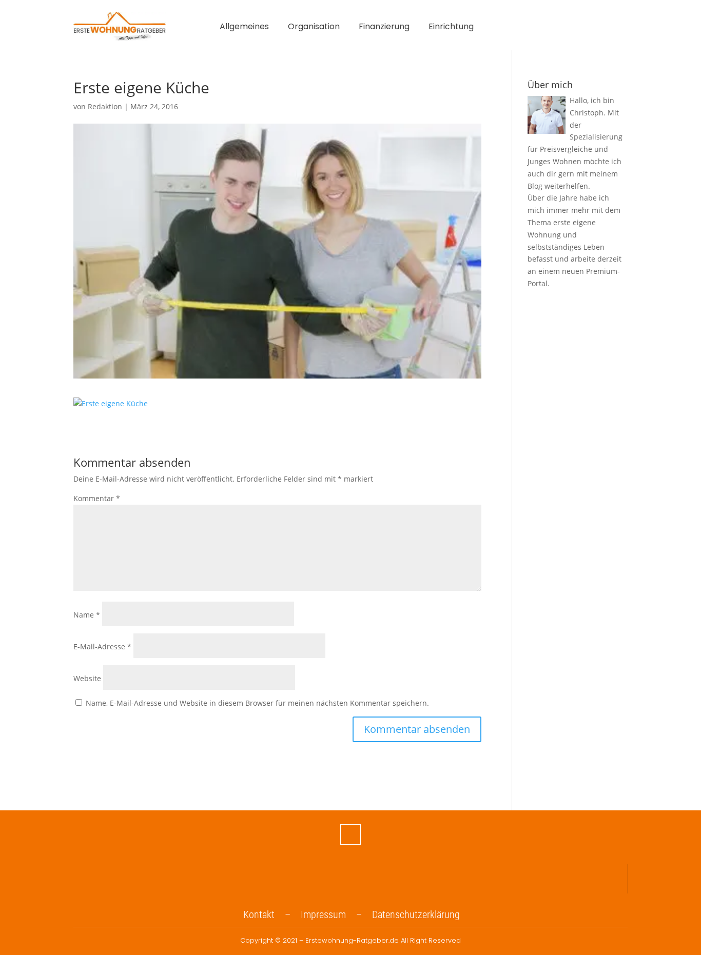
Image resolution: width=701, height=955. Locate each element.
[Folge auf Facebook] (350, 834)
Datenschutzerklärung (416, 914)
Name (86, 615)
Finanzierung (384, 27)
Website (87, 678)
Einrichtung (451, 27)
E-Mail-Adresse (102, 646)
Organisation (314, 27)
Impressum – (336, 914)
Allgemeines (244, 27)
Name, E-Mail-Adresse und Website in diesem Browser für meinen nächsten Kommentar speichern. (257, 703)
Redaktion (105, 106)
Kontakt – (272, 914)
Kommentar (96, 498)
